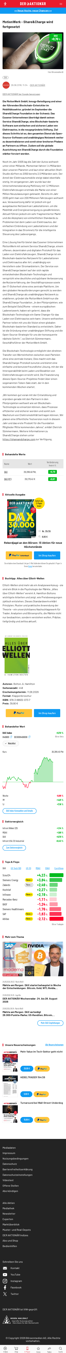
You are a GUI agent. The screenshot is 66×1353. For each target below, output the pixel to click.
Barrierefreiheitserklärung (18, 1169)
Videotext (8, 1180)
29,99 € (27, 1068)
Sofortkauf (24, 555)
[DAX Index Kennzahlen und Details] (33, 773)
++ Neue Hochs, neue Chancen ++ (33, 10)
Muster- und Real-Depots (17, 1229)
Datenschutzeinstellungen (18, 1174)
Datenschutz (10, 1163)
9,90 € (26, 1094)
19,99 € (26, 1119)
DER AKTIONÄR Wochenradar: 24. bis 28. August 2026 (30, 1000)
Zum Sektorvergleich (14, 847)
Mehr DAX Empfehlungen (50, 1022)
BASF (5, 904)
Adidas (6, 919)
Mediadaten (9, 1147)
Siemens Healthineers (13, 909)
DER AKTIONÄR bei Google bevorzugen (21, 94)
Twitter (15, 1293)
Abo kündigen (10, 1190)
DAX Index (7, 732)
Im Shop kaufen (47, 555)
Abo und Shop (10, 1240)
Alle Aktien (9, 1202)
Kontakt (15, 1267)
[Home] (38, 1349)
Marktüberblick (11, 1224)
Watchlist (12, 743)
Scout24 (6, 875)
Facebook (16, 1287)
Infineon (7, 894)
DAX (5, 77)
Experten (8, 1219)
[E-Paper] (27, 1349)
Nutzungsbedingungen (16, 1158)
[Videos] (5, 1349)
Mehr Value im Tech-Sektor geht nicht (41, 1051)
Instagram (16, 1280)
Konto (30, 566)
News (28, 880)
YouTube (15, 1274)
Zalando (6, 885)
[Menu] (62, 4)
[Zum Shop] (16, 1349)
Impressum (9, 1152)
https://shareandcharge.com (19, 439)
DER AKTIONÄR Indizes (15, 1235)
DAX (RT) (8, 478)
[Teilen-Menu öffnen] (49, 1349)
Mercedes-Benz (10, 899)
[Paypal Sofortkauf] (19, 713)
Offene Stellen (11, 1185)
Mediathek (8, 1208)
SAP (4, 914)
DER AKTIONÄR (37, 85)
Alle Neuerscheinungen (54, 1044)
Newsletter (9, 1213)
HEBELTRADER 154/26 (32, 1077)
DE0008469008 (21, 736)
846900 (6, 736)
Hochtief (7, 889)
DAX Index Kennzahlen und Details (19, 810)
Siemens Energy (10, 880)
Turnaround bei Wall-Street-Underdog (41, 1102)
